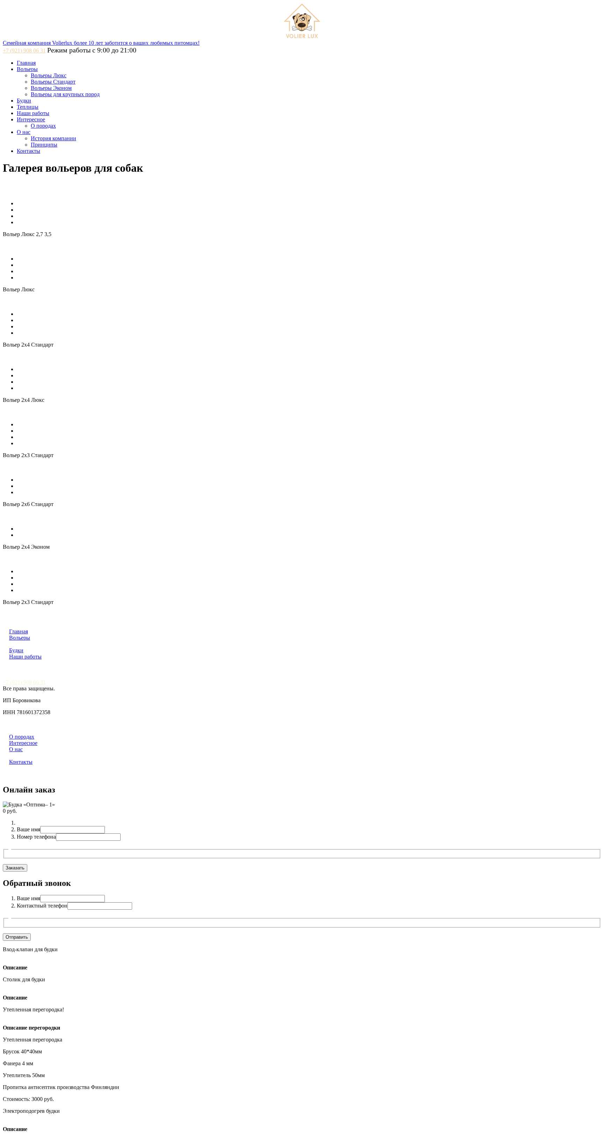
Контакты (28, 151)
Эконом (54, 644)
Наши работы (33, 113)
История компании (53, 138)
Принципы (44, 145)
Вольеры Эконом (51, 88)
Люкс (14, 644)
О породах (43, 126)
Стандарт (33, 644)
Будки (24, 101)
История (17, 756)
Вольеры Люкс (48, 75)
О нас (23, 132)
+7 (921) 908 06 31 (24, 51)
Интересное (31, 119)
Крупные (74, 644)
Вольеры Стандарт (53, 82)
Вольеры (27, 69)
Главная (26, 63)
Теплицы (27, 107)
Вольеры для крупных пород (65, 94)
